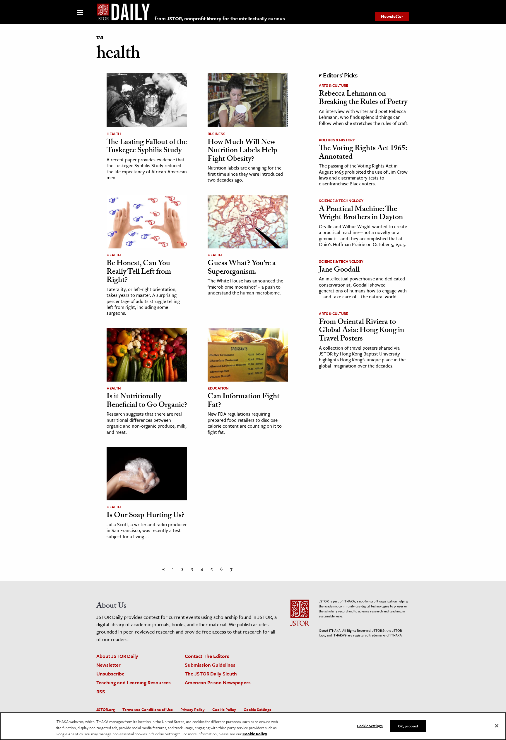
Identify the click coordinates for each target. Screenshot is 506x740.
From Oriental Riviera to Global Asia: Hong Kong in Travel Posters (361, 331)
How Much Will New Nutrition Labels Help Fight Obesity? (242, 151)
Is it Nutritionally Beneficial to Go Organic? (147, 401)
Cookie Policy (224, 709)
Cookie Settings (257, 709)
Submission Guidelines (210, 664)
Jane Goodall (339, 270)
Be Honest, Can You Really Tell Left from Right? (139, 272)
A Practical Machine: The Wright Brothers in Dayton (361, 214)
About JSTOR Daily (117, 656)
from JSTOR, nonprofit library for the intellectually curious (220, 18)
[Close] (496, 725)
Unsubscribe (110, 673)
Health (114, 134)
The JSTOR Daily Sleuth (211, 673)
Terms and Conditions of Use (147, 709)
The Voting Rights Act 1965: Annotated (363, 153)
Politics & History (337, 140)
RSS (100, 691)
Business (216, 134)
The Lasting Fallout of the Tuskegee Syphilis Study (147, 147)
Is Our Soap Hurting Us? (145, 515)
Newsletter (392, 16)
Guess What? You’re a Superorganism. (242, 268)
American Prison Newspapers (218, 682)
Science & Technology (341, 201)
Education (218, 388)
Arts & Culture (333, 85)
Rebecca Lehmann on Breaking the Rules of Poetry (363, 98)
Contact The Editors (207, 656)
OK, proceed (408, 725)
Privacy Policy (192, 709)
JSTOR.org (105, 709)
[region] (253, 726)
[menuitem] (392, 16)
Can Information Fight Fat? (244, 401)
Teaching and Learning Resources (133, 682)
